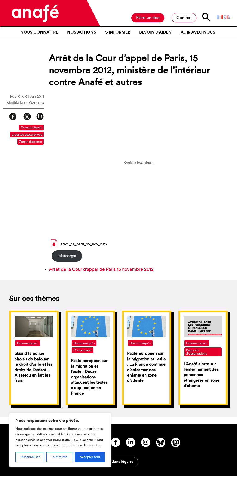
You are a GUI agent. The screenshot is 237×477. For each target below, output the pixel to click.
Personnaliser (30, 457)
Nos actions (81, 32)
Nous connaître (39, 32)
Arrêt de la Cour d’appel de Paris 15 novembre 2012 (101, 269)
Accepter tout (90, 457)
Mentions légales (118, 462)
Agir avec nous (198, 32)
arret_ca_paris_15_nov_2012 (84, 244)
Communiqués (31, 127)
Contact (183, 18)
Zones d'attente (30, 141)
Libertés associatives (27, 134)
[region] (60, 440)
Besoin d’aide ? (155, 32)
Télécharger (67, 256)
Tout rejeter (59, 457)
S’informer (117, 32)
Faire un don (148, 18)
